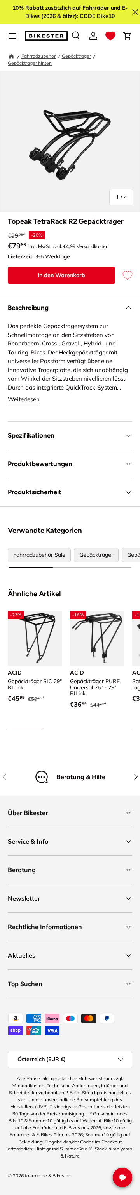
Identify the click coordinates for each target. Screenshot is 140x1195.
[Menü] (12, 36)
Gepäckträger (76, 56)
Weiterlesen (24, 399)
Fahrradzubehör (38, 56)
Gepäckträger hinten (30, 63)
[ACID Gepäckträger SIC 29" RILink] (35, 638)
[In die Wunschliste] (123, 275)
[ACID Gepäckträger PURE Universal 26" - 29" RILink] (97, 638)
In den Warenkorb (61, 275)
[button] (110, 36)
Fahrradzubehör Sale (39, 554)
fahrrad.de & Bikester (47, 1176)
